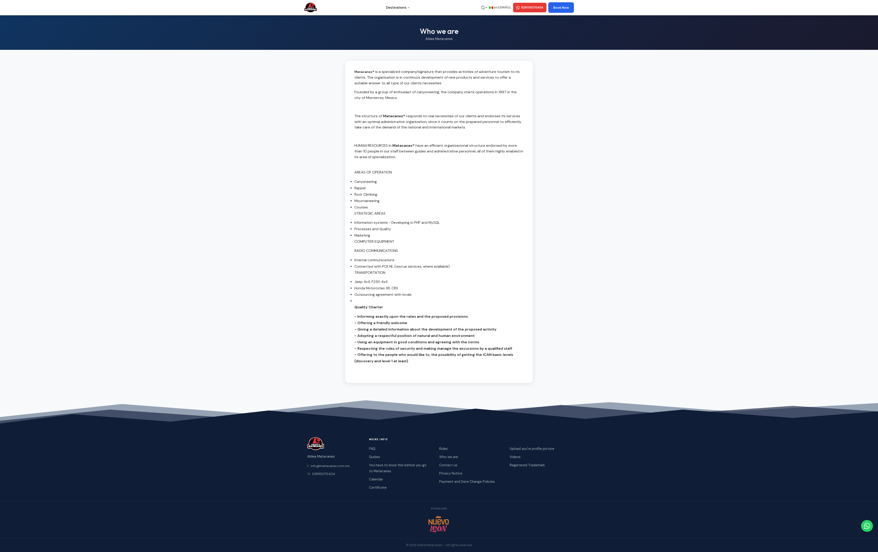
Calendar (376, 479)
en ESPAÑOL (502, 7)
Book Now (561, 7)
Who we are (448, 457)
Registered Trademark (527, 465)
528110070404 (321, 474)
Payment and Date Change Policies (467, 481)
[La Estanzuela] (438, 523)
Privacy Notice (450, 473)
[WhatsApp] (867, 526)
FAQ (372, 448)
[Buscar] (483, 7)
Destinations (396, 7)
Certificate (378, 487)
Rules (443, 448)
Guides (374, 457)
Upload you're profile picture (532, 448)
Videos (515, 457)
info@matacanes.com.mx (328, 466)
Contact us (448, 465)
